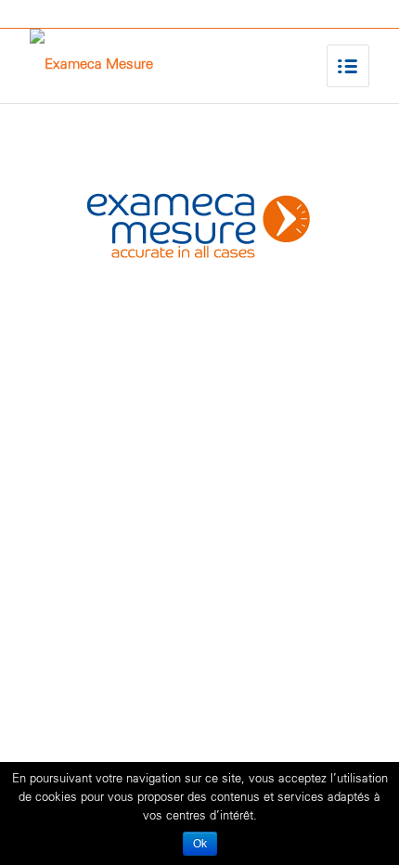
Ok (200, 843)
